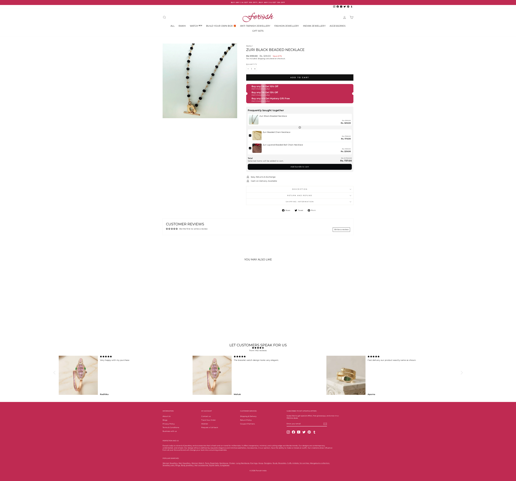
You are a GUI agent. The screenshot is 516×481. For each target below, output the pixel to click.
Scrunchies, (305, 463)
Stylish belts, (214, 465)
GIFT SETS (258, 31)
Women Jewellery (170, 463)
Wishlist (204, 424)
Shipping (261, 59)
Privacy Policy (169, 424)
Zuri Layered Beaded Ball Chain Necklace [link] (283, 145)
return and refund (299, 195)
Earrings (253, 463)
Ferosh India (168, 446)
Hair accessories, (201, 465)
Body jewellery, (187, 465)
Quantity (251, 64)
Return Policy (246, 420)
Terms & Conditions (171, 427)
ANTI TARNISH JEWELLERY (255, 26)
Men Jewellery (185, 463)
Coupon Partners (247, 424)
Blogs (165, 420)
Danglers (268, 463)
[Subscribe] (325, 423)
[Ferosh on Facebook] (293, 432)
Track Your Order (208, 420)
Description (299, 189)
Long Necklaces (243, 463)
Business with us (170, 431)
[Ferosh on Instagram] (288, 432)
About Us (167, 416)
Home (248, 46)
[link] (254, 119)
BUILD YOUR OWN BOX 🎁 (221, 26)
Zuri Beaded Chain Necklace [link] (276, 132)
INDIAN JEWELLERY (314, 26)
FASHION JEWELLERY (286, 26)
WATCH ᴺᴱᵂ (196, 26)
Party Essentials (212, 463)
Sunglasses (225, 465)
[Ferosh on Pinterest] (309, 432)
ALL (173, 26)
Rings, (178, 465)
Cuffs (289, 463)
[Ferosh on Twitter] (304, 432)
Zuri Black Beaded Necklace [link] (273, 116)
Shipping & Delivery (248, 416)
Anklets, (296, 463)
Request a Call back (209, 427)
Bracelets (282, 463)
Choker (232, 463)
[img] (258, 347)
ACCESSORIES (337, 26)
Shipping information (300, 202)
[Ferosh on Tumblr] (314, 432)
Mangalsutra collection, (320, 463)
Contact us (206, 416)
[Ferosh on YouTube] (298, 432)
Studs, (275, 463)
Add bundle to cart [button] (300, 166)
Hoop (260, 463)
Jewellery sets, (169, 465)
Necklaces (223, 463)
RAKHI (182, 26)
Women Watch (197, 463)
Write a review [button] (341, 229)
